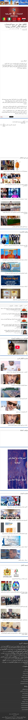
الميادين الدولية (14, 28)
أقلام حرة (6, 646)
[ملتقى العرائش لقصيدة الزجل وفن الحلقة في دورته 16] (10, 267)
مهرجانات (4, 662)
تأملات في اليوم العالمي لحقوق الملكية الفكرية (17, 425)
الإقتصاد (18, 647)
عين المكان (20, 660)
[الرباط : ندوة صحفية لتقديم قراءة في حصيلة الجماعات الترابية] (10, 280)
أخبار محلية (20, 646)
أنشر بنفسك (25, 673)
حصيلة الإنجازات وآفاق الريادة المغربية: (19, 385)
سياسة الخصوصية (24, 683)
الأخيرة (25, 305)
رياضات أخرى (20, 657)
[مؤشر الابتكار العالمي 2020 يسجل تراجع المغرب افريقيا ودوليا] (10, 528)
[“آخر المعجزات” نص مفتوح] (10, 406)
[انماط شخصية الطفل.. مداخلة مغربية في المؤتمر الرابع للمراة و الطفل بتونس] (10, 627)
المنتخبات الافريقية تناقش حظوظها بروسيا (9, 125)
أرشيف (15, 646)
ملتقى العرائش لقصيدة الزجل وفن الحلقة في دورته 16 (16, 273)
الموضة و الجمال (5, 651)
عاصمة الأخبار (4, 657)
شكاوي (10, 657)
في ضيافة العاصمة (9, 660)
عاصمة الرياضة (19, 658)
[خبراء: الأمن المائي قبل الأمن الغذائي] (10, 221)
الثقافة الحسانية (24, 705)
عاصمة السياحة (12, 658)
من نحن (26, 669)
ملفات (8, 662)
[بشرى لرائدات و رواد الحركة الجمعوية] (10, 573)
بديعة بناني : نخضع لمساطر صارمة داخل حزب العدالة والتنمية (14, 619)
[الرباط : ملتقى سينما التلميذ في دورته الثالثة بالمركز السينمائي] (10, 541)
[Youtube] (13, 715)
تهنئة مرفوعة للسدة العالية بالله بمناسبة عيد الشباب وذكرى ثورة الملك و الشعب (14, 593)
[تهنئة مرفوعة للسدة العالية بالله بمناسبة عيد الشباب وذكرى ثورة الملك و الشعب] (10, 586)
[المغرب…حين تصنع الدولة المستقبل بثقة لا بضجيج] (10, 366)
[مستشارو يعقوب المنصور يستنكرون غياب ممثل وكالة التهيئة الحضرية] (10, 206)
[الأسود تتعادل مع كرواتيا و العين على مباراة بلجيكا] (10, 501)
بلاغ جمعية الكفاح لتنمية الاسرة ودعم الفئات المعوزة (16, 606)
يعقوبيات (26, 663)
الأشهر (21, 305)
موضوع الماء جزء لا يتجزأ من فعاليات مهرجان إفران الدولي (15, 171)
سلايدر (10, 28)
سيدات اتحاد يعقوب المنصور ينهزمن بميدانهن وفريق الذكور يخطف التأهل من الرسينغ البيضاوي (10, 325)
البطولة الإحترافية (12, 647)
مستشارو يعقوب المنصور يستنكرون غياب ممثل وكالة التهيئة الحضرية (15, 213)
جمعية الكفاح (15, 654)
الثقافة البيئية (25, 693)
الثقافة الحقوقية (21, 649)
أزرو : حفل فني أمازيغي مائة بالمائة (20, 299)
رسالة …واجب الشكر (22, 560)
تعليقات (16, 305)
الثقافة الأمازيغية (5, 647)
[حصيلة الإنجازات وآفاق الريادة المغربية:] (10, 379)
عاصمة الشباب (7, 658)
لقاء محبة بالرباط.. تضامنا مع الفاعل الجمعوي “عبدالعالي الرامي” (15, 246)
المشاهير (10, 651)
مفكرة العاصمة (13, 662)
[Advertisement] (14, 45)
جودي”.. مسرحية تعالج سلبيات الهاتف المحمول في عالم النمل (14, 198)
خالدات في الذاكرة (24, 691)
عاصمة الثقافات (25, 658)
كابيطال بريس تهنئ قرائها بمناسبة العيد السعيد (18, 121)
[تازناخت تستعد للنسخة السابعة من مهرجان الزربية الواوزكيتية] (10, 254)
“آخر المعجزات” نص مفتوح (21, 411)
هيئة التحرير (25, 671)
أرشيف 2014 (11, 646)
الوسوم (11, 305)
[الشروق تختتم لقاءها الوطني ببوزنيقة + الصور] (10, 514)
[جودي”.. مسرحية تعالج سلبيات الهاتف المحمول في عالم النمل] (10, 193)
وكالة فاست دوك (12, 713)
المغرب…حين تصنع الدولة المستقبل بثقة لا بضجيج (17, 372)
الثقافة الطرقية (25, 697)
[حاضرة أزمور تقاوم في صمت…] (10, 393)
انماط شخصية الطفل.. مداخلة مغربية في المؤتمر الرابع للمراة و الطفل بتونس (14, 634)
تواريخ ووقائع (22, 654)
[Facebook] (16, 715)
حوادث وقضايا (25, 701)
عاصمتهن (26, 660)
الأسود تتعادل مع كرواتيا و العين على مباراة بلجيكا (17, 506)
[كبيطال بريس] (14, 2)
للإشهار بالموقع (24, 677)
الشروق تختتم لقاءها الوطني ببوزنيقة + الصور (18, 520)
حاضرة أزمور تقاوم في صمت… (20, 398)
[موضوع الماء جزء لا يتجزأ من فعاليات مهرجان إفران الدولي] (10, 165)
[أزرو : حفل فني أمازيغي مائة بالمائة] (10, 294)
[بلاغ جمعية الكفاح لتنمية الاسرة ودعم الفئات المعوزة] (10, 601)
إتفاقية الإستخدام (24, 681)
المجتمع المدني (17, 651)
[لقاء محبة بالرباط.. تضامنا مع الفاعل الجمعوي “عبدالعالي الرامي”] (10, 239)
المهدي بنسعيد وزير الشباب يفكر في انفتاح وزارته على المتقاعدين (16, 185)
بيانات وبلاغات (14, 653)
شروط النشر (25, 675)
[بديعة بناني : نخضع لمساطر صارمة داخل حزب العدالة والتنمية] (10, 614)
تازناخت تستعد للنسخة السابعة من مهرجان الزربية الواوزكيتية (15, 259)
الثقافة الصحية (10, 649)
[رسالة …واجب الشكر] (10, 554)
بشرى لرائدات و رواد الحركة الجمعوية (19, 578)
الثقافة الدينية (15, 649)
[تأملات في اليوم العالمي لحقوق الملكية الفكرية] (10, 419)
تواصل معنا (25, 679)
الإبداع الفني (22, 647)
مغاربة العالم (20, 662)
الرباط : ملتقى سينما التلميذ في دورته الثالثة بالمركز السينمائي (14, 546)
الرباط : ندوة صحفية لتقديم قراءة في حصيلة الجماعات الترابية (14, 286)
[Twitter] (15, 715)
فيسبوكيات (14, 660)
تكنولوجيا (5, 653)
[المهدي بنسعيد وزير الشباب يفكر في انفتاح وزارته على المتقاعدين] (10, 178)
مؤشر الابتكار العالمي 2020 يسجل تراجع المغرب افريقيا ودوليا (14, 533)
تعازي (8, 653)
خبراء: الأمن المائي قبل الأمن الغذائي (19, 226)
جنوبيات (11, 654)
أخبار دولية (25, 646)
